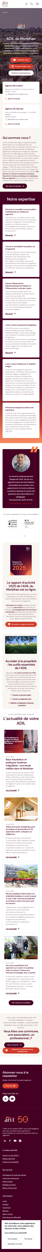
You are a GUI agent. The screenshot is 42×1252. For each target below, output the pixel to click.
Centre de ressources (11, 1178)
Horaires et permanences (21, 73)
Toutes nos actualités (11, 1162)
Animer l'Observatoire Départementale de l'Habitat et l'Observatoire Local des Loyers (18, 286)
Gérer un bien (8, 1214)
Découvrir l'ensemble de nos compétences (22, 1050)
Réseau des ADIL (9, 1159)
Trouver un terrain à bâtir (21, 695)
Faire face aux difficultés (12, 1217)
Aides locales (8, 1181)
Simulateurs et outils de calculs (14, 1175)
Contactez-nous (23, 60)
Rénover (6, 1211)
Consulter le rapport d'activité (22, 624)
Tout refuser (28, 1239)
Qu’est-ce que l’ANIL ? (11, 1155)
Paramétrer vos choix (15, 1244)
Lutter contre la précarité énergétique (20, 325)
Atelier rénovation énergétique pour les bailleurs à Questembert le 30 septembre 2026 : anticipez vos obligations (20, 830)
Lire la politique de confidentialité (16, 1233)
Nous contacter (13, 1045)
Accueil (5, 12)
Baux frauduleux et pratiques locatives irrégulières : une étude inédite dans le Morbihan (19, 764)
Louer (5, 1201)
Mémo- (10, 1188)
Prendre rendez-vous (22, 66)
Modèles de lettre (9, 1185)
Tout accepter (12, 1239)
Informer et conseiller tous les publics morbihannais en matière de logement (20, 211)
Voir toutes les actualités (21, 1003)
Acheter (6, 1204)
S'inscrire (9, 1086)
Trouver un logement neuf (21, 699)
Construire (7, 1208)
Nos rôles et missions (13, 186)
